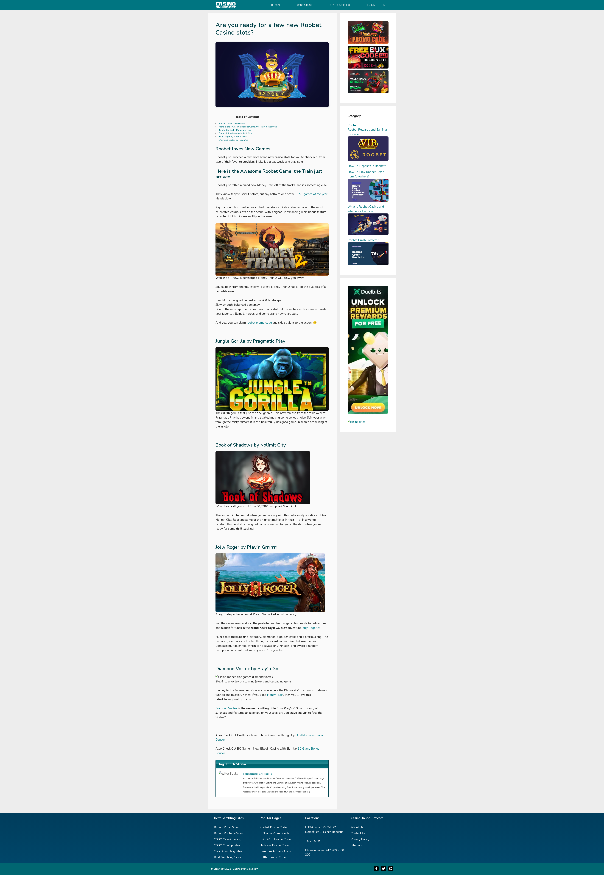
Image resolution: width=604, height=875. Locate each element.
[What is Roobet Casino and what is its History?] (368, 234)
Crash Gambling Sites (228, 851)
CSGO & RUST (304, 5)
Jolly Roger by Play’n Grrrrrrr (233, 136)
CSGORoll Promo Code (275, 839)
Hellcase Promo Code (274, 845)
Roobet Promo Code (273, 827)
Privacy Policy (360, 839)
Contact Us (358, 833)
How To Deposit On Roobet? (367, 166)
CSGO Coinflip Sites (227, 845)
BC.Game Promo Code (274, 833)
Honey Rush (275, 695)
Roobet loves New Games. (232, 123)
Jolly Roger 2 (310, 628)
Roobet (353, 125)
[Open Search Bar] (384, 5)
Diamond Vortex (226, 708)
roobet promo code (259, 323)
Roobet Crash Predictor (363, 240)
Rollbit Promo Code (273, 857)
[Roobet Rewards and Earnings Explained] (368, 160)
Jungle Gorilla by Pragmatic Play (235, 130)
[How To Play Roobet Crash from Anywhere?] (368, 201)
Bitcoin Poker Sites (226, 827)
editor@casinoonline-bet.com (257, 774)
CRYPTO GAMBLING (340, 5)
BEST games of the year (311, 194)
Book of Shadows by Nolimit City (235, 133)
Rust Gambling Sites (227, 857)
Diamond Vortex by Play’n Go (233, 139)
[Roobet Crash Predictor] (368, 264)
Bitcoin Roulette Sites (228, 833)
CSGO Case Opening (227, 839)
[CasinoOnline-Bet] (225, 5)
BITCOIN (275, 5)
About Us (357, 827)
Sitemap (356, 845)
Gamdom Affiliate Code (275, 851)
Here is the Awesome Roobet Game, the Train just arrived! (248, 126)
